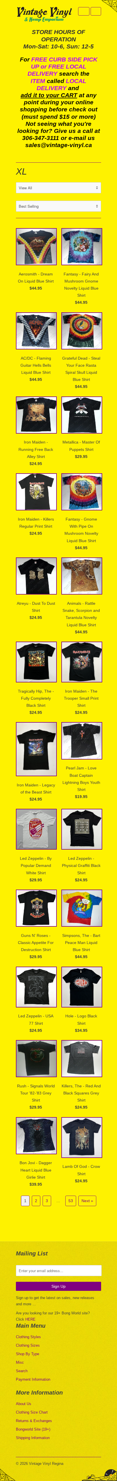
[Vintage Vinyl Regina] (44, 15)
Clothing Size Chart (32, 1412)
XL (21, 171)
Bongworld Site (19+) (33, 1429)
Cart (96, 11)
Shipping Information (33, 1438)
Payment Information (33, 1379)
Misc (20, 1362)
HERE (30, 1319)
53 (70, 1200)
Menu (83, 11)
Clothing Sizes (28, 1345)
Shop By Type (27, 1354)
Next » (87, 1200)
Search (22, 1371)
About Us (23, 1404)
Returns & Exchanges (34, 1421)
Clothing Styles (28, 1337)
